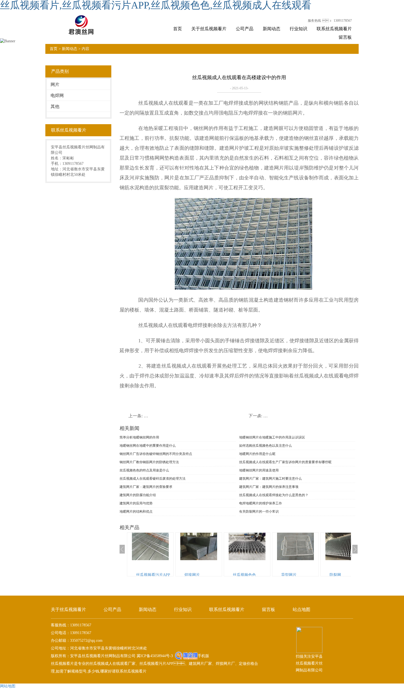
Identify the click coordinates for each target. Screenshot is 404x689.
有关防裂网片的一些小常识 (259, 511)
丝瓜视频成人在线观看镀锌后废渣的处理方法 (153, 478)
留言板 (345, 37)
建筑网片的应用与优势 (136, 503)
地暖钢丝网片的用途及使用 (259, 470)
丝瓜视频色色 (244, 575)
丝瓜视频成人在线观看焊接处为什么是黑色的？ (273, 495)
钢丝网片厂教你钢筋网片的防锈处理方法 (149, 462)
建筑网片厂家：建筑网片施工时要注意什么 (270, 478)
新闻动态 (271, 28)
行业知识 (298, 28)
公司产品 (244, 28)
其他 (55, 106)
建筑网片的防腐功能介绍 (138, 495)
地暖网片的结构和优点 (136, 511)
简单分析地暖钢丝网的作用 (139, 437)
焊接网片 (192, 575)
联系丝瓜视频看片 (334, 28)
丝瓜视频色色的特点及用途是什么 (144, 470)
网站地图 (7, 686)
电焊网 (57, 95)
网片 (55, 84)
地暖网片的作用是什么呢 (257, 454)
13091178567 (343, 21)
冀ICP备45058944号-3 (154, 656)
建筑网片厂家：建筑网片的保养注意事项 (268, 487)
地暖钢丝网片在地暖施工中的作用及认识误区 (272, 437)
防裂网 (335, 575)
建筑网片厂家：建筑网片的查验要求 (146, 487)
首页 (177, 28)
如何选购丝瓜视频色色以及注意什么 (265, 446)
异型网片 (289, 575)
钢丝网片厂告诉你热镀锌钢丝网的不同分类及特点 (156, 454)
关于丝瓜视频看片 (208, 28)
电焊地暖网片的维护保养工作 (260, 503)
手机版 (203, 656)
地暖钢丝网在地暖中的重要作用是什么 (148, 446)
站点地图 (301, 609)
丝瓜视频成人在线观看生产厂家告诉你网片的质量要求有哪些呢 (285, 462)
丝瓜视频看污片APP (153, 575)
